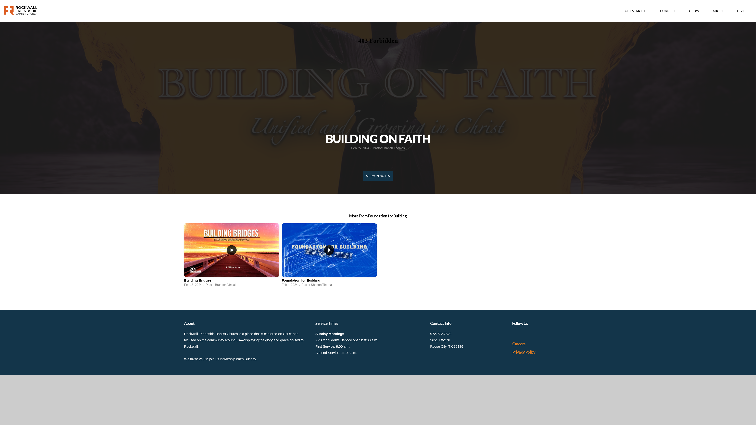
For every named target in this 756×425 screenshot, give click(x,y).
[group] (231, 256)
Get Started (636, 11)
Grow (694, 11)
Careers (518, 343)
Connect (668, 11)
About (718, 11)
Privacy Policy (524, 352)
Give (741, 11)
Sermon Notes (378, 176)
